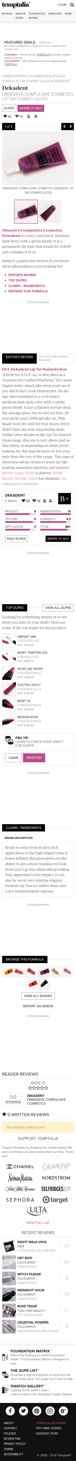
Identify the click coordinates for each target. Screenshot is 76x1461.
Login (62, 5)
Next (71, 126)
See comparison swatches (34, 481)
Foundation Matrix (37, 15)
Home (7, 76)
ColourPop (11, 61)
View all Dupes (58, 608)
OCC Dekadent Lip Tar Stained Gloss (34, 369)
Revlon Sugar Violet (18, 472)
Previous (64, 126)
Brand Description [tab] (19, 838)
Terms (8, 1449)
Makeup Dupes (21, 15)
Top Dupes (17, 280)
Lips (54, 76)
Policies (10, 1433)
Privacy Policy (15, 1444)
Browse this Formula (28, 291)
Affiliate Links (48, 356)
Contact (10, 1428)
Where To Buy (58, 539)
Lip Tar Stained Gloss (32, 81)
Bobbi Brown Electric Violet (32, 475)
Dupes (9, 108)
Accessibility (13, 1454)
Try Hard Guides (48, 1428)
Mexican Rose (27, 717)
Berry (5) (23, 701)
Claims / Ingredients (26, 286)
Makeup (41, 76)
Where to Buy (30, 108)
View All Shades (38, 996)
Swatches (54, 13)
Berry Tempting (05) (32, 653)
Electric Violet (29, 685)
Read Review (16, 539)
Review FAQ (12, 1439)
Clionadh (10, 54)
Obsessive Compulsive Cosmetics (37, 94)
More (68, 13)
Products (23, 76)
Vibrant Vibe (26, 637)
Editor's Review (22, 275)
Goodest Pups (47, 1433)
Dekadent (15, 87)
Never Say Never (30, 669)
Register (34, 758)
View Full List (38, 1223)
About (9, 1423)
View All (45, 42)
